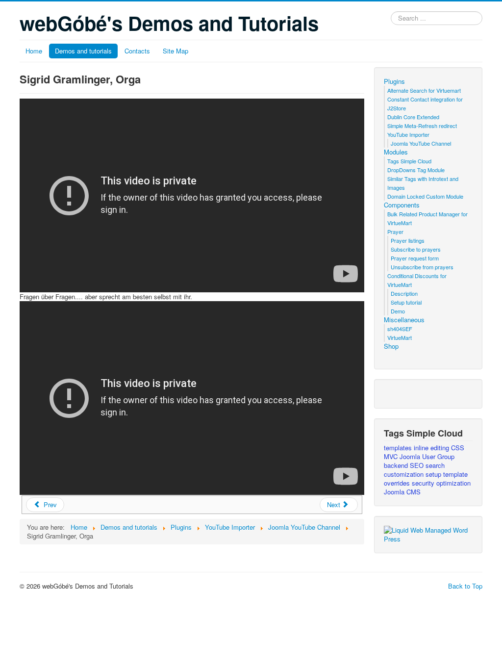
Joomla (395, 491)
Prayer (395, 231)
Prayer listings (408, 240)
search (435, 465)
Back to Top (465, 586)
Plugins (394, 81)
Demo (398, 311)
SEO (418, 465)
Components (402, 205)
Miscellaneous (404, 319)
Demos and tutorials (83, 50)
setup (434, 474)
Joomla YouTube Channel (421, 143)
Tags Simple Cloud (409, 161)
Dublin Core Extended (413, 117)
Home (33, 50)
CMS (413, 491)
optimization (453, 483)
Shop (391, 346)
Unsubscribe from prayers (422, 267)
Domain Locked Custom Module (425, 196)
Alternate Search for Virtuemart (424, 90)
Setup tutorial (406, 302)
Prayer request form (415, 258)
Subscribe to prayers (416, 249)
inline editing (432, 447)
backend (397, 465)
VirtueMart (399, 337)
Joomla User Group (427, 456)
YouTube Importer (408, 134)
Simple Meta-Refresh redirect (422, 125)
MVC (392, 456)
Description (404, 293)
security (424, 483)
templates (399, 447)
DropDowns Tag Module (416, 170)
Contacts (137, 50)
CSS (457, 447)
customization (405, 474)
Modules (396, 152)
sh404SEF (399, 329)
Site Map (175, 50)
